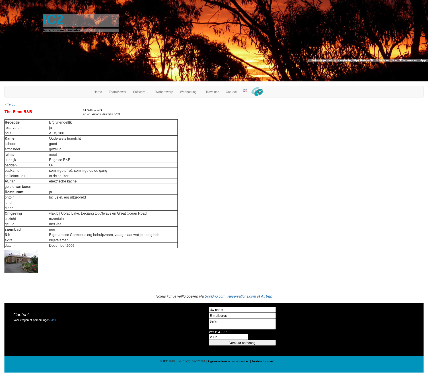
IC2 (165, 361)
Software (139, 91)
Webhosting (188, 91)
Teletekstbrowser (262, 361)
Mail (53, 320)
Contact (231, 91)
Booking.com (215, 296)
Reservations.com (241, 296)
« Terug (9, 104)
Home (98, 91)
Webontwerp (164, 91)
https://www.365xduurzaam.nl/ (373, 60)
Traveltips (212, 91)
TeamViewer (117, 91)
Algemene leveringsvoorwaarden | (229, 361)
